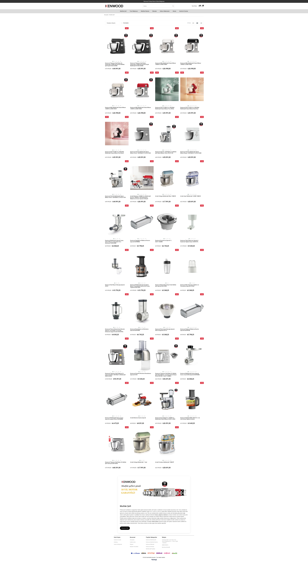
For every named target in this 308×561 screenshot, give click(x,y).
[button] (113, 61)
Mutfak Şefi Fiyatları (150, 548)
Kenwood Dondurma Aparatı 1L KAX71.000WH (163, 241)
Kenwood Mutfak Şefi (151, 539)
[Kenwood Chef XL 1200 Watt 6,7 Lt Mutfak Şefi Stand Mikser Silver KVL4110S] (167, 133)
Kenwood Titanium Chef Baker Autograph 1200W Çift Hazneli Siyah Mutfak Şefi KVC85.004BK (139, 64)
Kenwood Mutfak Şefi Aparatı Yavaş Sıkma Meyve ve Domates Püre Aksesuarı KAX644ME (114, 242)
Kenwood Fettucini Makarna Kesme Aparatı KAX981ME (189, 329)
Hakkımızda (132, 542)
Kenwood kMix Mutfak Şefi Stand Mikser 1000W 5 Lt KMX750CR (115, 108)
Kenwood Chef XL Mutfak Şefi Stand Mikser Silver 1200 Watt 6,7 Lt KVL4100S (140, 152)
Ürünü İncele (122, 48)
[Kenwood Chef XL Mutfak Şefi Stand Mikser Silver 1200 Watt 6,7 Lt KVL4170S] (117, 177)
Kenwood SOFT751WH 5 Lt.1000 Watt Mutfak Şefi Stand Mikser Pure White (164, 108)
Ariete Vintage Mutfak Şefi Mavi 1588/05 (165, 196)
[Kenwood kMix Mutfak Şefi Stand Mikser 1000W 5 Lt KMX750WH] (167, 45)
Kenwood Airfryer (150, 546)
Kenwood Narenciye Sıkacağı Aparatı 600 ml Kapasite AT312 (165, 329)
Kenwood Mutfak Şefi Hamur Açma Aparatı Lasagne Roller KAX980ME (114, 418)
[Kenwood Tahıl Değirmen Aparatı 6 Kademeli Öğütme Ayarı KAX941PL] (192, 222)
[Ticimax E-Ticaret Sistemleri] (154, 560)
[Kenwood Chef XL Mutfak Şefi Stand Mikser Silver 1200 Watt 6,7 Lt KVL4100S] (142, 133)
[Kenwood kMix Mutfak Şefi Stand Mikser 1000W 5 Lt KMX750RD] (142, 89)
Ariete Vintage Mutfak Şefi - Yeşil (138, 462)
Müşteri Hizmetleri (134, 546)
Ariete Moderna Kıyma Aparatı (138, 417)
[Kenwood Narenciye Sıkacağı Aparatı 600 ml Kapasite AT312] (167, 311)
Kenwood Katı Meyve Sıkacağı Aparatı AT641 (115, 285)
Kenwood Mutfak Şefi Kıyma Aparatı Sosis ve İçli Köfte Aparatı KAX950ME (190, 374)
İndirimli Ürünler (117, 539)
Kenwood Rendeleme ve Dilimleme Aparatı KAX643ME (139, 329)
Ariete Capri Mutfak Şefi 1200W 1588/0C (190, 196)
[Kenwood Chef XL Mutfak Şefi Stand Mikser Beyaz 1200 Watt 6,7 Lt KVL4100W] (192, 133)
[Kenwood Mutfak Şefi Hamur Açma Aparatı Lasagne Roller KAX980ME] (117, 399)
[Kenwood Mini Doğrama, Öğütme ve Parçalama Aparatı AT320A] (192, 266)
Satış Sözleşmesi (118, 544)
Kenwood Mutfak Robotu (152, 542)
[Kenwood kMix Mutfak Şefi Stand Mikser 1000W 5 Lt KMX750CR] (117, 89)
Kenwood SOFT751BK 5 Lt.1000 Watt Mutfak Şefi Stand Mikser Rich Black (114, 152)
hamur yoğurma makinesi (155, 511)
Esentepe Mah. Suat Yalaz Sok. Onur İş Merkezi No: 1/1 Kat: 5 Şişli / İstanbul (170, 541)
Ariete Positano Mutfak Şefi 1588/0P (164, 462)
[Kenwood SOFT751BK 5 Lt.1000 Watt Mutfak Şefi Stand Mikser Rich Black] (117, 133)
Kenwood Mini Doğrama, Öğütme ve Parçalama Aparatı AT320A (189, 285)
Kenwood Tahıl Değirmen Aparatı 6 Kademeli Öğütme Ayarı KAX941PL (189, 241)
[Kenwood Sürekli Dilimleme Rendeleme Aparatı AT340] (142, 355)
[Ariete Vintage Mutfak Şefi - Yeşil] (142, 444)
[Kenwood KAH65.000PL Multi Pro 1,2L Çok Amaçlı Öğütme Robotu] (192, 399)
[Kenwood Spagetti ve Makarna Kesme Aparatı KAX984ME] (142, 222)
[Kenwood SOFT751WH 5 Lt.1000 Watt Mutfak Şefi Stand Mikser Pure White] (167, 89)
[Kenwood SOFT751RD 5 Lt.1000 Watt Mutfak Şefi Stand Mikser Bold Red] (192, 89)
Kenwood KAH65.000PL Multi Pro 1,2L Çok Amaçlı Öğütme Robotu (190, 418)
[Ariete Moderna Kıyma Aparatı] (142, 399)
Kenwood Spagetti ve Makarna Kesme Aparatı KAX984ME (140, 241)
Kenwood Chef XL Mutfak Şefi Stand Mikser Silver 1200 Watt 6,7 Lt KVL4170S (115, 196)
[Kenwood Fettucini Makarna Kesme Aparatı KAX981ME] (192, 311)
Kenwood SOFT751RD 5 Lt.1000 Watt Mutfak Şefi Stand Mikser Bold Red (189, 108)
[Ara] (173, 6)
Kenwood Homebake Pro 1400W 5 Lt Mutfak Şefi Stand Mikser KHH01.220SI (165, 418)
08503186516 (165, 545)
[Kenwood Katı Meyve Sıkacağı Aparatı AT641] (117, 266)
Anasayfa (132, 539)
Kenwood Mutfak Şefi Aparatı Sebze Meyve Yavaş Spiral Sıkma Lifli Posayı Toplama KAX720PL (140, 286)
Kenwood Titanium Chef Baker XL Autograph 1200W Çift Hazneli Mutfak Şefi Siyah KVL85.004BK (114, 64)
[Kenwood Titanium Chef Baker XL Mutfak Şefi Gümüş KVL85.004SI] (117, 444)
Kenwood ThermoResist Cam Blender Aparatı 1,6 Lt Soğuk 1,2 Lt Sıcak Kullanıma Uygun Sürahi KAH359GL (115, 330)
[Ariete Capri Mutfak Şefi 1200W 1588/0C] (192, 177)
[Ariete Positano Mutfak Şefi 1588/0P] (167, 444)
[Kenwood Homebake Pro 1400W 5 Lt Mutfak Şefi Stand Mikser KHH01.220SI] (167, 399)
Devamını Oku (125, 528)
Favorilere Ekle (116, 314)
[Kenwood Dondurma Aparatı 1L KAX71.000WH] (167, 222)
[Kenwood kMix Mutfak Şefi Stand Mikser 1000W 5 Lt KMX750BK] (192, 45)
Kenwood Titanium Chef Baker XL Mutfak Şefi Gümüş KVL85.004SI (115, 463)
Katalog (116, 542)
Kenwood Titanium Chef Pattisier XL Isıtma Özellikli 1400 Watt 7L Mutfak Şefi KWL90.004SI (115, 375)
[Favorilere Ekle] (116, 48)
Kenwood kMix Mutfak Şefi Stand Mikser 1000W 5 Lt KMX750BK (190, 64)
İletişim (131, 544)
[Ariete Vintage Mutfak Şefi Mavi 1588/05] (167, 177)
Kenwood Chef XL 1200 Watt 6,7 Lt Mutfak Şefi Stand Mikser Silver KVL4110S (165, 152)
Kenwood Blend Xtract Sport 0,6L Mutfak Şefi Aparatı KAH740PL (165, 285)
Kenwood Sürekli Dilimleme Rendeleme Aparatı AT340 (140, 374)
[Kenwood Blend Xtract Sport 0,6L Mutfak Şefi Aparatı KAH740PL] (167, 266)
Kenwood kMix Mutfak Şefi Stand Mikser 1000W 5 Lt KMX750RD (140, 108)
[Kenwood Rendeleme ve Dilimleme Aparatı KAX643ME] (142, 311)
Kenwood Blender (150, 544)
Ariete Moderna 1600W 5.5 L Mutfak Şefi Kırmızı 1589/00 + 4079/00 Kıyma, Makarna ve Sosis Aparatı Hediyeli (140, 197)
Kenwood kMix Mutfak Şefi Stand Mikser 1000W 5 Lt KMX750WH (165, 64)
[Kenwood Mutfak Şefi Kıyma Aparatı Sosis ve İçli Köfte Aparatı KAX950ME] (192, 355)
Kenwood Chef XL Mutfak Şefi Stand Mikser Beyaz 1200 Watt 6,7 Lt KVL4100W (190, 152)
